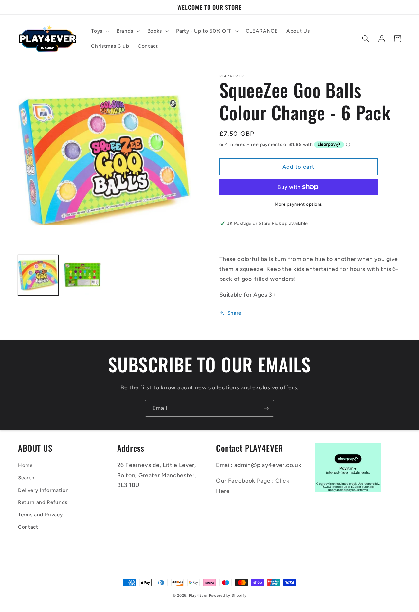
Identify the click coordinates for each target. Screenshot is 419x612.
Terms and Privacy (40, 515)
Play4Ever (198, 595)
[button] (99, 31)
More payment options (298, 204)
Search (26, 478)
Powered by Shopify (227, 595)
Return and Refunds (42, 502)
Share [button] (234, 313)
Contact (28, 527)
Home (25, 465)
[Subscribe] (266, 408)
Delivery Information (43, 490)
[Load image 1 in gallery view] (38, 275)
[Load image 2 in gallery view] (82, 275)
